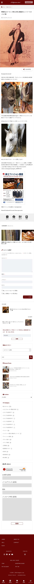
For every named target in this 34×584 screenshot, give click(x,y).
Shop (10, 582)
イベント (6, 430)
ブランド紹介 (7, 439)
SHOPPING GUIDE (20, 563)
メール (4, 279)
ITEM (3, 563)
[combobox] (17, 350)
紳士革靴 (6, 457)
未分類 (5, 451)
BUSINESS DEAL (22, 575)
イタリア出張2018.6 (8, 415)
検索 (17, 338)
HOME (3, 539)
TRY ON (17, 566)
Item (17, 582)
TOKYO (25, 551)
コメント (4, 258)
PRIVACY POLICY (12, 575)
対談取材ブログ (7, 448)
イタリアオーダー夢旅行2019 (10, 409)
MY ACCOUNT (5, 566)
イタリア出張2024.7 (8, 421)
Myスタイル (10, 225)
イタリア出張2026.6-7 (9, 427)
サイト (3, 285)
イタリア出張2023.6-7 (9, 418)
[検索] (31, 357)
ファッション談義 (8, 436)
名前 (3, 274)
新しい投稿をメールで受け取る (10, 293)
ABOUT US (16, 539)
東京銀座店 (6, 454)
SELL (3, 542)
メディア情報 (7, 442)
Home (3, 582)
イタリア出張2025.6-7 (9, 424)
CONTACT (16, 542)
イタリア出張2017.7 (8, 412)
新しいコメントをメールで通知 (10, 290)
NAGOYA (9, 551)
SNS (24, 582)
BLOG (3, 545)
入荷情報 (6, 445)
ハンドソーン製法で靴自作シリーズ (12, 433)
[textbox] (17, 350)
